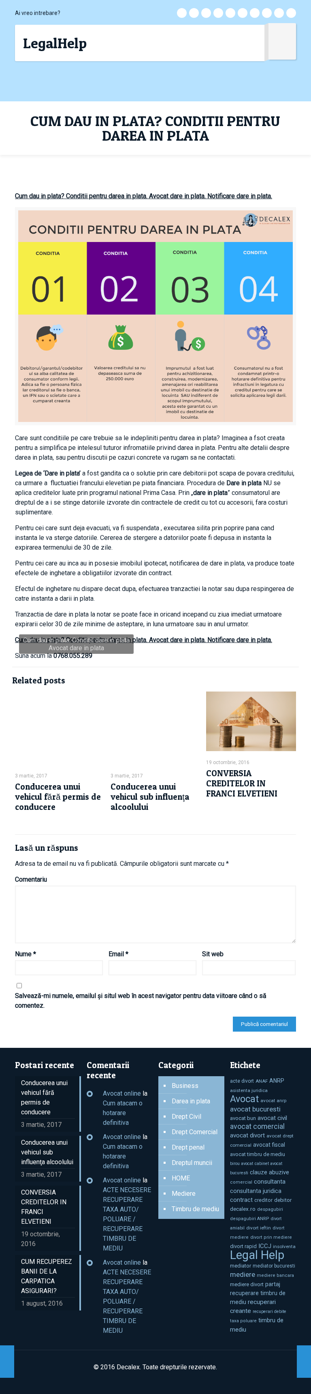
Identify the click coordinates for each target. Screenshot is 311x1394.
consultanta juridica (255, 1191)
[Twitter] (218, 13)
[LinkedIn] (255, 13)
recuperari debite (269, 1311)
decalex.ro (243, 1209)
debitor (283, 1200)
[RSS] (291, 13)
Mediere (184, 1193)
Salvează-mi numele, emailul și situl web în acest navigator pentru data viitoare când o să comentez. (140, 1000)
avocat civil (272, 1118)
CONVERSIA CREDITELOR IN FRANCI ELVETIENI (241, 783)
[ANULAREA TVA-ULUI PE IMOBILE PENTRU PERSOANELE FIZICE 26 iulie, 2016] (304, 1361)
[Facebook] (194, 13)
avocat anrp (273, 1100)
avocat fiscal (269, 1144)
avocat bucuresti (255, 1109)
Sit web (213, 954)
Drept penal (188, 1147)
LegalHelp (55, 43)
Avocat (244, 1099)
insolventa (284, 1246)
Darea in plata (191, 1101)
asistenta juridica (249, 1090)
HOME (181, 1178)
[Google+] (206, 13)
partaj (272, 1284)
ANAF (262, 1081)
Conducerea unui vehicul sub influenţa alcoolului (150, 797)
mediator (240, 1266)
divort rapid (243, 1246)
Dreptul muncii (192, 1163)
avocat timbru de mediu (257, 1154)
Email (118, 954)
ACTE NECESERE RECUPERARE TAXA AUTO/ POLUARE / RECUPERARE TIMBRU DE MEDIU (127, 1219)
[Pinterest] (267, 13)
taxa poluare (243, 1320)
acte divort (242, 1081)
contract (241, 1199)
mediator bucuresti (274, 1266)
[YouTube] (242, 13)
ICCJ (264, 1246)
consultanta (269, 1181)
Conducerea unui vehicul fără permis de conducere (58, 797)
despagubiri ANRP (249, 1218)
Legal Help (257, 1255)
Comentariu (31, 879)
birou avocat (241, 1163)
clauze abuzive (269, 1172)
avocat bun (243, 1118)
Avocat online (122, 1093)
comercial (241, 1182)
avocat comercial (257, 1126)
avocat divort (247, 1135)
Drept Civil (186, 1116)
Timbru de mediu (195, 1209)
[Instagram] (279, 13)
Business (185, 1086)
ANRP (276, 1080)
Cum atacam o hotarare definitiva (123, 1112)
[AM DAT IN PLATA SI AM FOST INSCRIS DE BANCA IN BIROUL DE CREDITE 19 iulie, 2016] (7, 1361)
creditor (263, 1200)
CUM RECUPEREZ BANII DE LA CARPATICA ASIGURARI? (46, 1276)
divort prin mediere (271, 1237)
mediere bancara (275, 1275)
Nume (25, 954)
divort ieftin (258, 1228)
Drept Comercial (194, 1132)
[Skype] (182, 13)
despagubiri (270, 1209)
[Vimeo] (230, 13)
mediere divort (247, 1284)
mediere (242, 1274)
